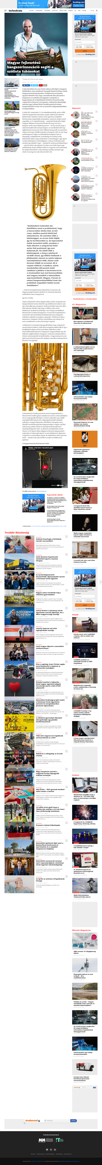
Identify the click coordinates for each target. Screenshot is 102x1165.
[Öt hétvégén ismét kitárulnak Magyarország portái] (11, 109)
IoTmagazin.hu (75, 1161)
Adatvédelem (67, 1154)
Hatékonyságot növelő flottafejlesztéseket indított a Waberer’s (11, 150)
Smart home (63, 10)
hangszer (43, 526)
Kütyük (31, 10)
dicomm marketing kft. (38, 1161)
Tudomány (47, 10)
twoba (64, 526)
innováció (48, 526)
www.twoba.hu (41, 491)
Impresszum (59, 1154)
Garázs (70, 10)
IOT (75, 10)
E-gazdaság (38, 10)
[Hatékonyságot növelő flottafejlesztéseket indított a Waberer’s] (11, 147)
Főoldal (33, 1154)
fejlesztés (37, 526)
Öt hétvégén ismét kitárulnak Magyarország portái (11, 113)
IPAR (79, 10)
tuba (61, 526)
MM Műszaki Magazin (65, 1161)
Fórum (84, 10)
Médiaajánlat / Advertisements (46, 1154)
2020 (32, 526)
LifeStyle (55, 10)
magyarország (55, 526)
